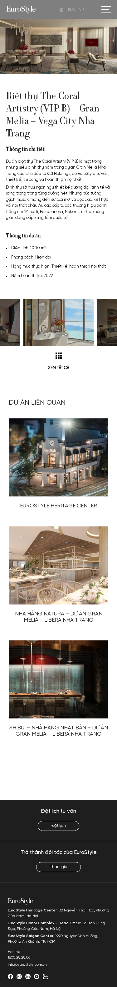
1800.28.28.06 (19, 957)
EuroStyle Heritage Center (58, 506)
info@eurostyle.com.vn (27, 965)
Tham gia (58, 867)
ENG (71, 10)
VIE (81, 10)
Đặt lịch (58, 826)
